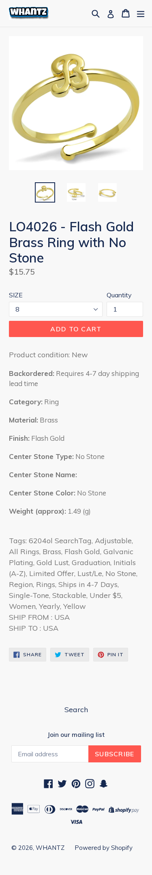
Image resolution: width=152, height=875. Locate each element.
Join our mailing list (76, 734)
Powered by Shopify (104, 848)
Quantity (119, 295)
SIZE (16, 295)
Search (76, 709)
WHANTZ (50, 848)
